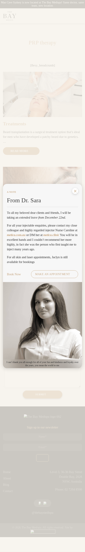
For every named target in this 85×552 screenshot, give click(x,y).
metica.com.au (16, 235)
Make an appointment (52, 274)
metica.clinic (51, 235)
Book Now (14, 274)
